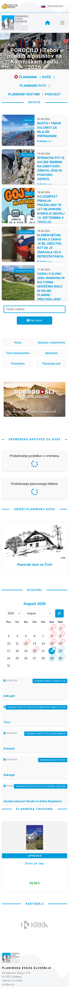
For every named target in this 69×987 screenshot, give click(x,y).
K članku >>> (44, 141)
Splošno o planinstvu (51, 342)
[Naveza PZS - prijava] (11, 6)
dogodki (34, 590)
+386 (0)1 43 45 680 (12, 980)
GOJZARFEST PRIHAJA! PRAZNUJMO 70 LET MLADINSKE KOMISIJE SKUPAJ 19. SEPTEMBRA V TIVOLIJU (51, 209)
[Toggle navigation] (62, 22)
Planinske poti (33, 86)
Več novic (36, 320)
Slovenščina (54, 6)
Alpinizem (51, 353)
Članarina (27, 77)
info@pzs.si (8, 984)
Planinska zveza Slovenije (26, 968)
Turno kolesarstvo (18, 353)
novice (34, 102)
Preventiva (18, 363)
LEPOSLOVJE (34, 856)
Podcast (53, 94)
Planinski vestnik (24, 94)
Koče (46, 77)
